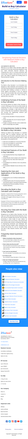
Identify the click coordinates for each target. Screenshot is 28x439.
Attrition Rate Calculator (10, 293)
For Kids (3, 376)
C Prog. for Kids (4, 379)
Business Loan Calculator (10, 316)
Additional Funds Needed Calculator (13, 290)
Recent (2, 396)
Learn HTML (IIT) (4, 363)
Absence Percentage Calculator (12, 285)
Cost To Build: (14, 22)
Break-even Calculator (9, 304)
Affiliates (3, 406)
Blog (2, 399)
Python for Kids (4, 356)
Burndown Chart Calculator (11, 310)
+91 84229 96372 (4, 341)
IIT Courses (4, 360)
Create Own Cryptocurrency (7, 353)
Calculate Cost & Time (14, 44)
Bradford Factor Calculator (11, 302)
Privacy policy (8, 429)
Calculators (11, 8)
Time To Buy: (14, 37)
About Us (3, 391)
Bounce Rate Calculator (10, 299)
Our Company (5, 388)
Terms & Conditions (18, 429)
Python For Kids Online (6, 381)
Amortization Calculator (10, 276)
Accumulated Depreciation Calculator (13, 287)
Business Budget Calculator (11, 313)
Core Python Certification (6, 351)
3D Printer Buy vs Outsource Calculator (14, 282)
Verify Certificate (4, 409)
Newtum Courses (6, 348)
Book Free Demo (4, 411)
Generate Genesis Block (6, 416)
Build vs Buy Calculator (10, 307)
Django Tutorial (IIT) (5, 371)
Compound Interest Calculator (12, 279)
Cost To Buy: (14, 27)
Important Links (5, 403)
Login (19, 2)
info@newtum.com (5, 344)
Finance (17, 8)
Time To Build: (14, 32)
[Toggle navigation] (25, 2)
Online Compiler (4, 414)
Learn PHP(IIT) (4, 366)
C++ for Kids (3, 383)
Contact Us (3, 394)
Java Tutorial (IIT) (4, 368)
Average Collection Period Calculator (13, 296)
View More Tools (14, 321)
